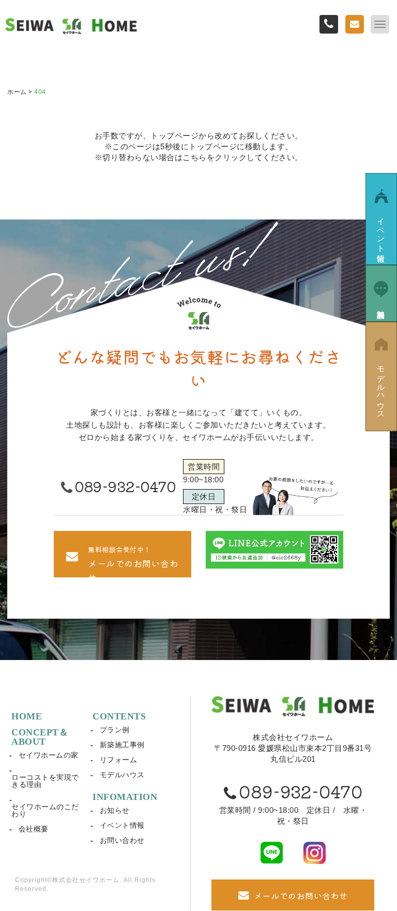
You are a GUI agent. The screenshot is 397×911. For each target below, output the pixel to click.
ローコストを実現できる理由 (45, 781)
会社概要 (34, 829)
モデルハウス (122, 774)
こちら (194, 157)
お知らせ (115, 810)
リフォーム (119, 759)
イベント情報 (122, 825)
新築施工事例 (122, 744)
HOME (26, 716)
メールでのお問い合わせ (301, 895)
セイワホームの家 (49, 755)
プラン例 (115, 729)
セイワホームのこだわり (45, 810)
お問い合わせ (122, 840)
